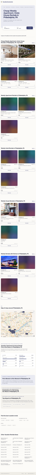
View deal (9, 64)
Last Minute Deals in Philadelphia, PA (18, 438)
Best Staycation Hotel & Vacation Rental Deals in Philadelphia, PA (6, 461)
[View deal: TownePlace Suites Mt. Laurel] (9, 262)
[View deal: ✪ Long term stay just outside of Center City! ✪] (9, 104)
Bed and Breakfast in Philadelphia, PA (4, 442)
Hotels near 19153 (15, 452)
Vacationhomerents (8, 2)
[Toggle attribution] (34, 336)
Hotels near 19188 (27, 444)
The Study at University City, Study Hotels (24, 165)
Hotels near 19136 (27, 449)
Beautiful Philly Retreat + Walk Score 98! (24, 271)
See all (33, 42)
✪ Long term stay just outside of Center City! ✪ (8, 112)
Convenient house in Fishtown (23, 218)
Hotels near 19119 (27, 447)
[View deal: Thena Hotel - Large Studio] (26, 73)
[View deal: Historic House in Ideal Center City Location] (9, 209)
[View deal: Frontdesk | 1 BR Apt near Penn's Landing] (9, 51)
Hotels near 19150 (4, 454)
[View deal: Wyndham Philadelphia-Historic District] (26, 51)
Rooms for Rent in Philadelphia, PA (17, 442)
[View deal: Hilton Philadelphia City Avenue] (9, 156)
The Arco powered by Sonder (5, 82)
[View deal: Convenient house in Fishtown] (26, 209)
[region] (18, 323)
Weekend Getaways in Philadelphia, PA (4, 438)
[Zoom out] (34, 312)
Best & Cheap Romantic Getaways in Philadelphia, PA (5, 464)
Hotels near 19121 (3, 452)
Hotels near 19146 (15, 447)
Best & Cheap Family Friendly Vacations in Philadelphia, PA (17, 461)
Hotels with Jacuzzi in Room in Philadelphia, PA (29, 438)
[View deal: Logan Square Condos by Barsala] (9, 284)
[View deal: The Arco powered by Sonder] (9, 73)
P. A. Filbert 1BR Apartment (5, 135)
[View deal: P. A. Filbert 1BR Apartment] (9, 126)
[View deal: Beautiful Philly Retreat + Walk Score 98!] (26, 262)
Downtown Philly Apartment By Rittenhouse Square (26, 112)
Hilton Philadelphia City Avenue (5, 165)
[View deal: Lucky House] (9, 232)
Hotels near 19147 (15, 449)
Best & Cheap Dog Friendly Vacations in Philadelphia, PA (29, 461)
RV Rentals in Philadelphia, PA (17, 444)
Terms (25, 473)
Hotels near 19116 (27, 452)
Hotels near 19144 (15, 454)
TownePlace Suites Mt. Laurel (5, 271)
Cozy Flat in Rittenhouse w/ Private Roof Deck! (8, 188)
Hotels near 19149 (4, 449)
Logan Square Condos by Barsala (6, 293)
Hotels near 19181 (3, 447)
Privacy (23, 473)
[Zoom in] (34, 311)
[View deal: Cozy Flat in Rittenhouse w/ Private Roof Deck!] (9, 179)
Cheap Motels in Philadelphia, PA (6, 444)
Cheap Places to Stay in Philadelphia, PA (28, 442)
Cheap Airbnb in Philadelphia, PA (18, 463)
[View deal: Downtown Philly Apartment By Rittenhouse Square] (26, 104)
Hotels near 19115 (27, 454)
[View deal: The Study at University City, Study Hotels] (26, 156)
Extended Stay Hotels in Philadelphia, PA (28, 457)
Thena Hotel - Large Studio (22, 82)
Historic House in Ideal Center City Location (7, 218)
